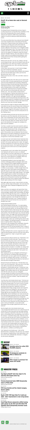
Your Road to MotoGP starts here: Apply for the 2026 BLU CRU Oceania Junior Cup (13, 375)
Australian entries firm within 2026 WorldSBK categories (19, 347)
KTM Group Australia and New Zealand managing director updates (14, 389)
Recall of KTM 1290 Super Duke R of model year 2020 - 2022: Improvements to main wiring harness (15, 396)
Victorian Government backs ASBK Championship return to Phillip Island (14, 382)
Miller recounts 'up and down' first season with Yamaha (19, 360)
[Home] (15, 3)
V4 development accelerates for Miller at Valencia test (18, 354)
